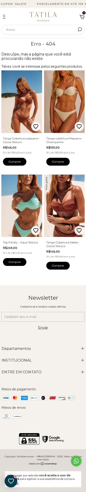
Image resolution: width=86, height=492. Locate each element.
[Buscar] (79, 29)
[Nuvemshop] (43, 464)
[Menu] (4, 17)
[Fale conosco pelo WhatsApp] (76, 461)
